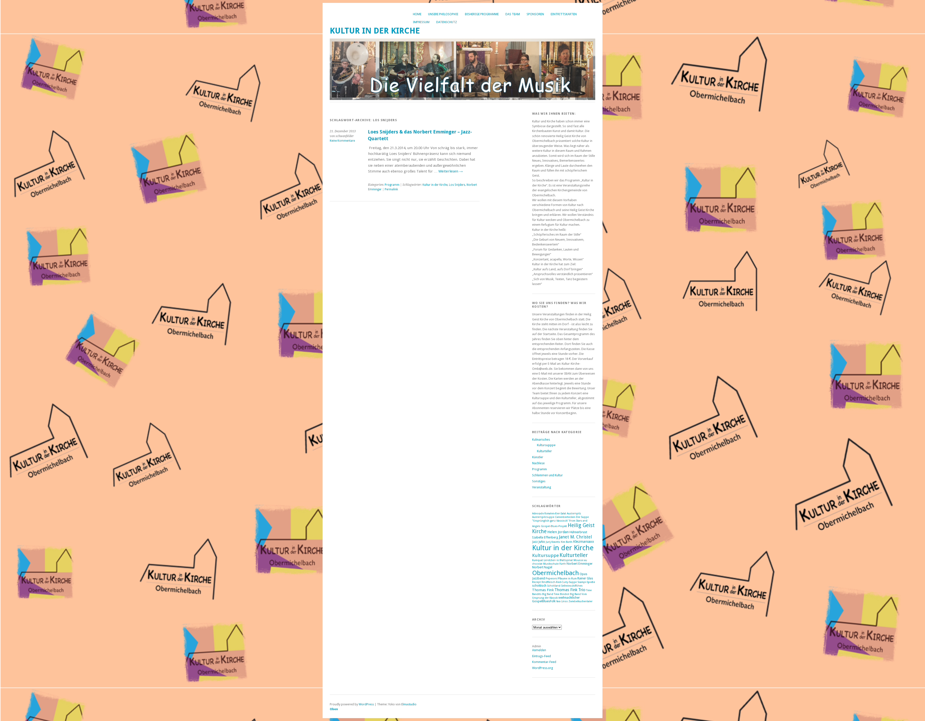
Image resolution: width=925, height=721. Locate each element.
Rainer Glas (585, 578)
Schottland (553, 585)
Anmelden (539, 650)
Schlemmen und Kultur (547, 475)
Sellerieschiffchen (571, 585)
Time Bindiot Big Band (567, 594)
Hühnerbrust (578, 532)
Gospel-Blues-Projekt (554, 526)
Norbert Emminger (580, 563)
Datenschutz (446, 22)
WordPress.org (542, 668)
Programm (392, 184)
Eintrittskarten (564, 14)
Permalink (391, 189)
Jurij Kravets (553, 541)
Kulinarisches (541, 439)
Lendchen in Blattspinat (558, 560)
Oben (334, 709)
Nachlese (538, 463)
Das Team (512, 14)
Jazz (535, 541)
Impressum (421, 22)
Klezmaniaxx (583, 541)
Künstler (537, 457)
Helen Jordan (558, 532)
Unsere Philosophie (443, 14)
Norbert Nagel (542, 567)
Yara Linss (562, 601)
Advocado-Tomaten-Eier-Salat (549, 513)
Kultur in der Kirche (375, 30)
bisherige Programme (482, 14)
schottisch (539, 585)
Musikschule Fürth (554, 563)
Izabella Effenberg (545, 537)
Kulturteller (544, 451)
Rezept (536, 582)
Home (417, 14)
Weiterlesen (450, 171)
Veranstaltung (541, 487)
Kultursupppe (546, 445)
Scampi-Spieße (586, 582)
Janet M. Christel (575, 536)
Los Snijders (457, 184)
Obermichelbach (555, 572)
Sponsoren (535, 14)
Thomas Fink (543, 590)
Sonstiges (538, 481)
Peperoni (551, 578)
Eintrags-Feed (541, 656)
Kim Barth (566, 541)
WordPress (366, 704)
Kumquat (537, 560)
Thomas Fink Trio (570, 589)
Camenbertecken (565, 517)
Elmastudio (408, 704)
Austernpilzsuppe (543, 517)
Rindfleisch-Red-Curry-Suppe (559, 582)
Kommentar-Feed (544, 662)
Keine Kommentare (342, 140)
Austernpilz (574, 513)
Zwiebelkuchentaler (580, 601)
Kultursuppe (545, 555)
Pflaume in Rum (567, 578)
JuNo (541, 541)
